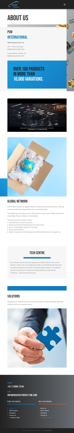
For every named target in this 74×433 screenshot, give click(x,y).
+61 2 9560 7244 (15, 386)
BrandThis (49, 430)
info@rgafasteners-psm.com (22, 395)
